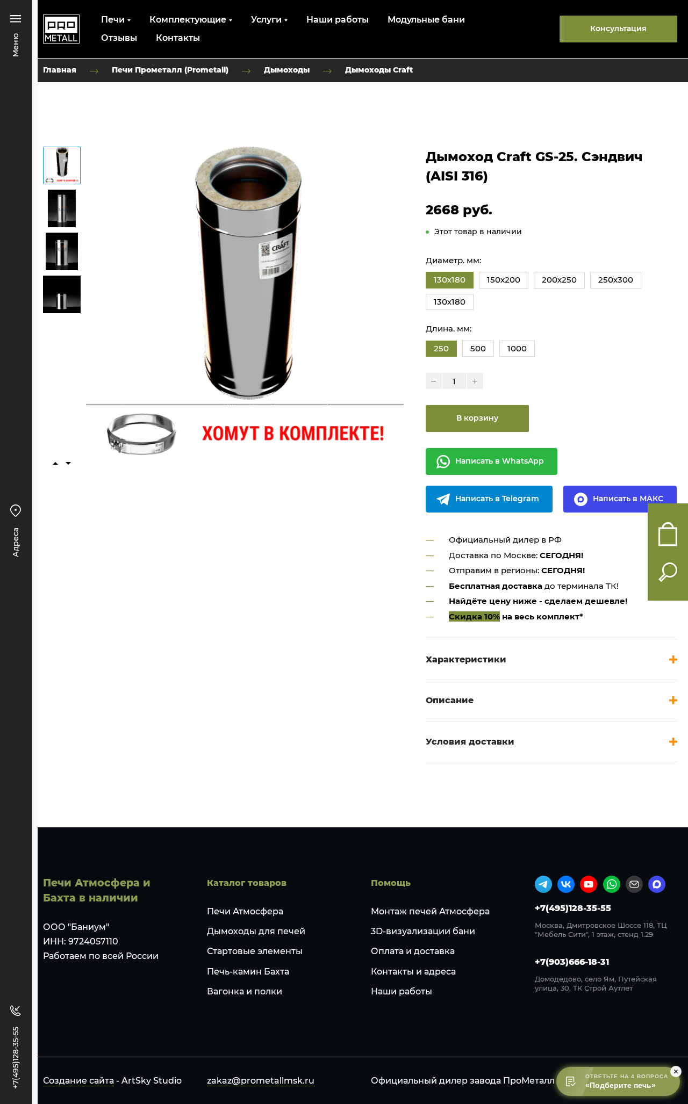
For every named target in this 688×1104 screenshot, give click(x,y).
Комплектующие (187, 20)
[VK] (566, 884)
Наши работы (337, 20)
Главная (59, 70)
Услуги (266, 20)
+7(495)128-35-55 (573, 908)
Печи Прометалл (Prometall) (170, 70)
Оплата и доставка (413, 951)
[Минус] (434, 381)
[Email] (634, 884)
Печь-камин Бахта (248, 971)
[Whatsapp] (611, 884)
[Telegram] (543, 884)
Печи (113, 20)
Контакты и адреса (413, 971)
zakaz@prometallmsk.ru (260, 1081)
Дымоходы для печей (256, 931)
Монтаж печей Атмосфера (430, 911)
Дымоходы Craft (379, 70)
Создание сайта (78, 1081)
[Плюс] (475, 381)
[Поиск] (667, 572)
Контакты (178, 38)
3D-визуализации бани (423, 931)
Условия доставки (470, 742)
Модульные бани (426, 20)
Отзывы (119, 38)
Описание (450, 700)
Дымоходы (287, 70)
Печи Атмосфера (245, 911)
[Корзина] (667, 534)
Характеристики (466, 659)
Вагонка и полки (244, 991)
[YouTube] (588, 884)
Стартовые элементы (255, 951)
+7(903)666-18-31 (572, 962)
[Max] (656, 884)
